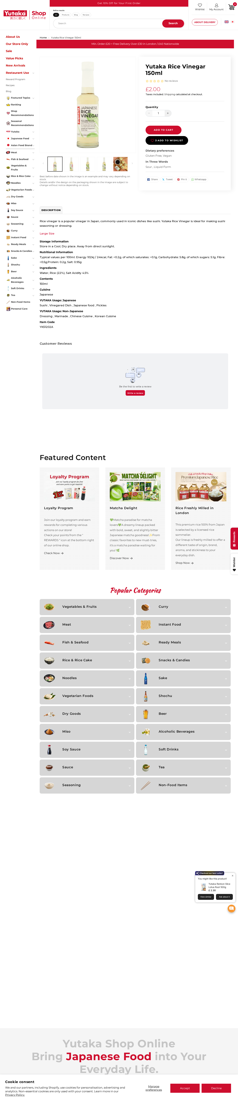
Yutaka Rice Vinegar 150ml (66, 37)
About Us (13, 37)
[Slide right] (132, 163)
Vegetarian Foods (77, 696)
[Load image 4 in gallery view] (104, 164)
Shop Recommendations (22, 113)
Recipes (86, 15)
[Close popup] (232, 876)
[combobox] (119, 23)
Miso (66, 731)
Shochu (165, 696)
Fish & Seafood (75, 642)
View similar (205, 897)
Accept (185, 1088)
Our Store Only (17, 44)
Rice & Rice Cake (77, 660)
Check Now (52, 553)
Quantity (152, 107)
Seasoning (71, 785)
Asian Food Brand (21, 145)
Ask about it (224, 897)
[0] (231, 7)
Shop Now (183, 562)
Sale (9, 51)
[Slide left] (43, 163)
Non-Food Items (173, 785)
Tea (162, 767)
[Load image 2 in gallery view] (71, 164)
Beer (163, 714)
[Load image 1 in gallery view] (55, 164)
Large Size (47, 233)
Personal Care (19, 308)
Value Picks (14, 58)
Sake (163, 678)
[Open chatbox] (231, 908)
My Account (216, 9)
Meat (66, 624)
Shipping (169, 94)
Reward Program (15, 79)
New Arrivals (15, 65)
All (56, 15)
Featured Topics (20, 97)
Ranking (16, 104)
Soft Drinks (168, 749)
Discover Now (119, 558)
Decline (216, 1088)
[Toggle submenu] (34, 72)
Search (173, 23)
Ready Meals (170, 642)
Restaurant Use (17, 73)
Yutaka (15, 131)
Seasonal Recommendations (22, 123)
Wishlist (200, 9)
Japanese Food (20, 138)
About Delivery (204, 22)
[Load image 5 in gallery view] (120, 164)
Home (43, 37)
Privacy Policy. (15, 1094)
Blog (76, 15)
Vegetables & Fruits (79, 607)
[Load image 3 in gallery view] (87, 164)
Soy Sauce (71, 749)
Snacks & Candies (174, 660)
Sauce (67, 767)
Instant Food (170, 624)
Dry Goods (71, 714)
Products (65, 15)
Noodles (69, 678)
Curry (163, 607)
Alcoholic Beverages (176, 731)
